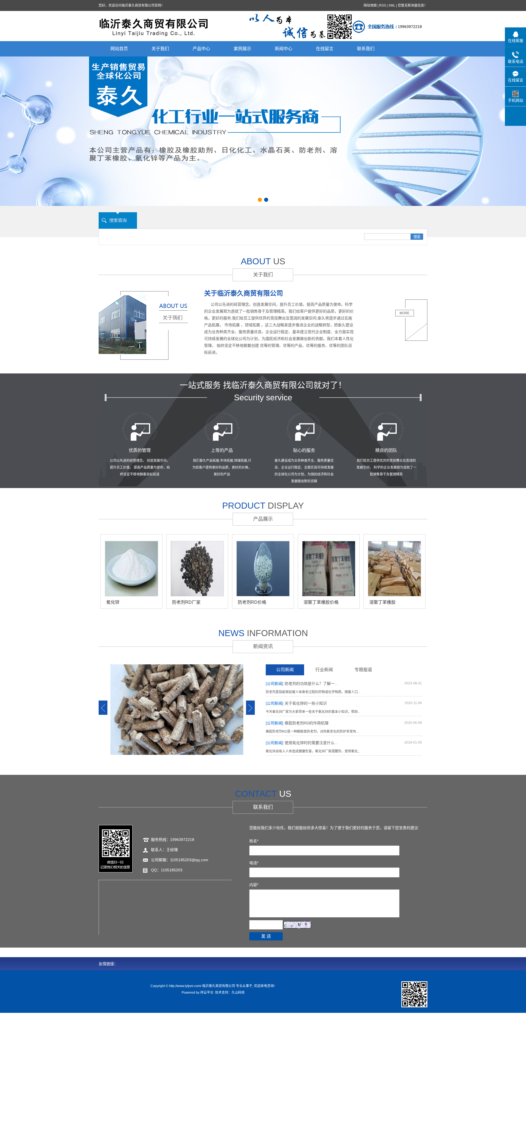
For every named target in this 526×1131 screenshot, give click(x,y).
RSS (382, 5)
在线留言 (324, 48)
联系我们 (366, 48)
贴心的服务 (304, 450)
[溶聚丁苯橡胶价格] (328, 568)
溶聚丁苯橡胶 (382, 602)
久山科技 (238, 992)
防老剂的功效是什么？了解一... (302, 683)
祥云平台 (206, 992)
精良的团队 (386, 450)
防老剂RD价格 (252, 602)
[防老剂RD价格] (263, 568)
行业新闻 (324, 669)
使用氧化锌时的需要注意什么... (302, 743)
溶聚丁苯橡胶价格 (321, 602)
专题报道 (363, 669)
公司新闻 (285, 669)
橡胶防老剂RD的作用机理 (297, 723)
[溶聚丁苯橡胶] (394, 568)
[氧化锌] (131, 568)
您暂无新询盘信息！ (412, 5)
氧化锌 (112, 602)
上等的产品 (222, 450)
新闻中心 (283, 48)
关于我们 (160, 48)
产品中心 (201, 48)
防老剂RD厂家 (186, 602)
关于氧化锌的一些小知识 (296, 703)
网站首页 (119, 48)
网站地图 (370, 5)
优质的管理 (140, 450)
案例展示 (242, 48)
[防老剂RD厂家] (197, 568)
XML (391, 5)
